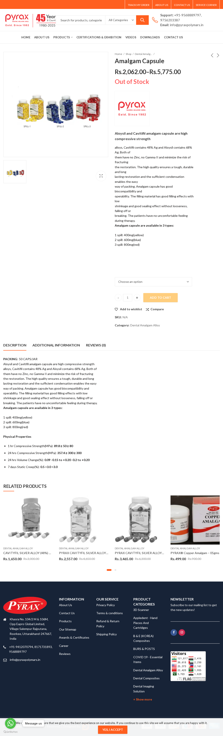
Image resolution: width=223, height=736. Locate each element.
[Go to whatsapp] (10, 723)
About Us (65, 605)
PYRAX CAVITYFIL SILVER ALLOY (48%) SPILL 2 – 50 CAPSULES (103, 553)
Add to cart (160, 297)
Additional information (56, 345)
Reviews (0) (96, 345)
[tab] (14, 345)
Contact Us (67, 613)
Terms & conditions (109, 613)
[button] (109, 570)
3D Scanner (141, 610)
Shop (128, 54)
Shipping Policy (106, 634)
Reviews (65, 654)
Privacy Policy (105, 605)
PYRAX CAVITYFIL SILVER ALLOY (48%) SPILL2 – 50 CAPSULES (159, 553)
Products (65, 621)
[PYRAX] (132, 108)
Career (63, 646)
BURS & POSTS (144, 649)
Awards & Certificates (74, 637)
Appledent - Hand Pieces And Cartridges (145, 622)
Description (14, 345)
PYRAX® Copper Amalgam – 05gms (195, 553)
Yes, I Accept (112, 729)
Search (142, 20)
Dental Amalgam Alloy (143, 54)
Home (118, 54)
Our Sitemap (67, 629)
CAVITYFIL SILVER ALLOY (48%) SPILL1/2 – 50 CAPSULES (43, 553)
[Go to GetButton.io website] (10, 731)
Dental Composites (146, 678)
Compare (157, 309)
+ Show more (142, 699)
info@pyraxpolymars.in (25, 659)
